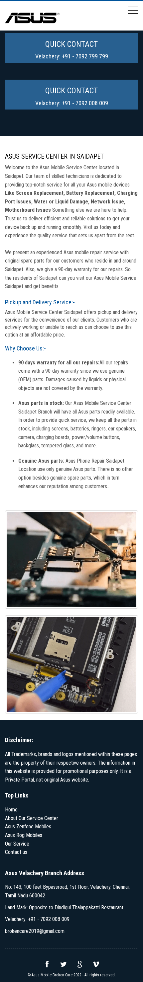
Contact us (16, 852)
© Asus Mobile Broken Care (50, 975)
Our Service (17, 844)
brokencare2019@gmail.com (35, 931)
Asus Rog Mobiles (23, 835)
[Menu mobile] (133, 12)
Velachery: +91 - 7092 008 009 (71, 103)
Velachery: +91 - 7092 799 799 (71, 56)
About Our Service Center (31, 818)
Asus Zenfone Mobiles (28, 826)
